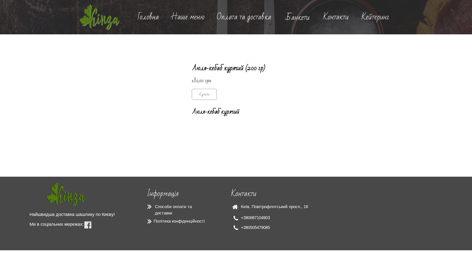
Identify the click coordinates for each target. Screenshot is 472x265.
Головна (148, 17)
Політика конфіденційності (179, 221)
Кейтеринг (375, 17)
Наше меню (188, 17)
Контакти (336, 17)
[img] (99, 17)
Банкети (298, 17)
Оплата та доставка (244, 17)
